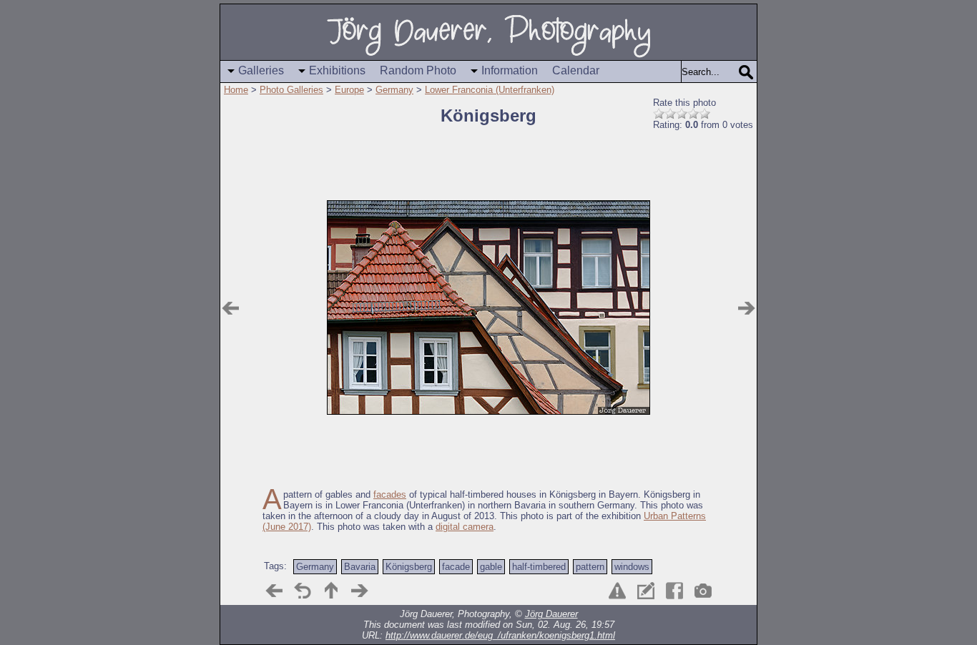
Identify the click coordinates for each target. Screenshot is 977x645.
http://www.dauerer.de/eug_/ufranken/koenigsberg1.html (500, 635)
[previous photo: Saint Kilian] (230, 308)
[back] (302, 590)
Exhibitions (337, 70)
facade (456, 566)
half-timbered (539, 566)
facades (389, 494)
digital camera (465, 526)
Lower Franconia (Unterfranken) (489, 89)
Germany (394, 89)
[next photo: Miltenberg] (746, 308)
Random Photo (418, 70)
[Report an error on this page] (617, 590)
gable (491, 566)
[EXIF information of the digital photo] (703, 590)
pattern (590, 566)
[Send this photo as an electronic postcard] (645, 590)
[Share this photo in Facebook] (674, 590)
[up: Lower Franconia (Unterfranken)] (331, 590)
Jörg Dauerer (551, 614)
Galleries (261, 70)
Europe (349, 89)
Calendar (575, 70)
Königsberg (409, 566)
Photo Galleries (291, 89)
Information (509, 70)
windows (631, 566)
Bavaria (359, 566)
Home (236, 89)
